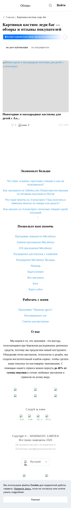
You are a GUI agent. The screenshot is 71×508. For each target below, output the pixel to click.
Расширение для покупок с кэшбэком (36, 254)
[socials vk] (22, 419)
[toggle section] (37, 217)
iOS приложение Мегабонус (35, 248)
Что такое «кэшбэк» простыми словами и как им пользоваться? (35, 183)
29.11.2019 (63, 125)
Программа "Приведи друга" (35, 309)
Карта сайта (36, 289)
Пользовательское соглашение (34, 444)
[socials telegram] (48, 419)
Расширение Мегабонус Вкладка (35, 259)
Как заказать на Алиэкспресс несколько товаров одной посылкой (35, 211)
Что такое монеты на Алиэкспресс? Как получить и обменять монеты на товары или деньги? (35, 201)
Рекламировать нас (35, 315)
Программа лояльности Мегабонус (35, 236)
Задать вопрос (35, 271)
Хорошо (35, 499)
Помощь (35, 265)
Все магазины (35, 277)
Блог (35, 283)
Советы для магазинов (35, 321)
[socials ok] (31, 419)
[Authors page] (6, 125)
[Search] (50, 5)
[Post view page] (36, 86)
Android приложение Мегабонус (36, 242)
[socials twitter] (40, 419)
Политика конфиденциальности (36, 448)
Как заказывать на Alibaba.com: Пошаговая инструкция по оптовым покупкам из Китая (35, 192)
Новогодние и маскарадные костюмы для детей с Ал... (32, 116)
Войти (61, 5)
